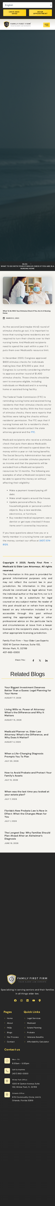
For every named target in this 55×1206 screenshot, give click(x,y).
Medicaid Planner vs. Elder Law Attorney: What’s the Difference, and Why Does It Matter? (26, 734)
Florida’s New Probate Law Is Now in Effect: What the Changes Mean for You (26, 813)
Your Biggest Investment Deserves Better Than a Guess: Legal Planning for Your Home (28, 690)
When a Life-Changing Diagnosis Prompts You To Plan (24, 755)
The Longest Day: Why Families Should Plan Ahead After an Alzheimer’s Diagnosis (27, 835)
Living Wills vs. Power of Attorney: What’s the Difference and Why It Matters (25, 712)
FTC (33, 432)
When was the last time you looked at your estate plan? (27, 793)
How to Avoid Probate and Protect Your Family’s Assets (28, 774)
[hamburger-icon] (46, 25)
